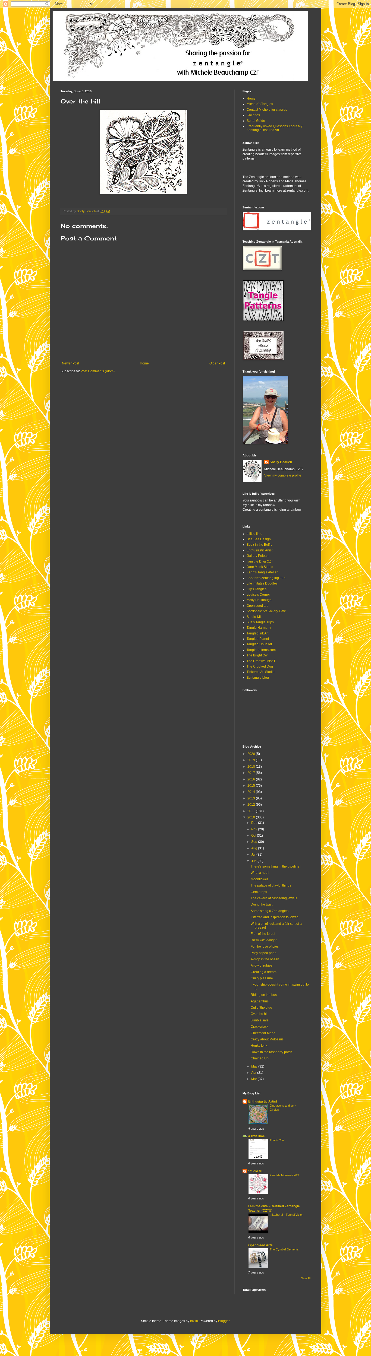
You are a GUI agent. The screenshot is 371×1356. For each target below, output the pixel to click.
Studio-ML (254, 617)
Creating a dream (263, 972)
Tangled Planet (258, 639)
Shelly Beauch (281, 462)
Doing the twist (261, 904)
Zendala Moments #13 (284, 1175)
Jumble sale (260, 1020)
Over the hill (259, 1014)
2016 (251, 779)
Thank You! (277, 1140)
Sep (254, 842)
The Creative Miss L (261, 661)
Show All (305, 1278)
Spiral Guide (256, 121)
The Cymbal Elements (284, 1249)
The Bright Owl (257, 655)
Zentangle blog (258, 677)
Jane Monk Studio (260, 567)
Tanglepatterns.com (261, 650)
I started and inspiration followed (274, 917)
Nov (254, 829)
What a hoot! (260, 873)
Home (144, 363)
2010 (251, 817)
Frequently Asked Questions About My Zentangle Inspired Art (274, 128)
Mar (254, 1079)
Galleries (253, 115)
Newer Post (70, 363)
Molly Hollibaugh (259, 600)
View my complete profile (282, 475)
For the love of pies (265, 946)
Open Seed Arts (260, 1245)
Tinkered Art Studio (261, 672)
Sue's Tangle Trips (260, 622)
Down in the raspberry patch (271, 1052)
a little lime (254, 534)
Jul (253, 854)
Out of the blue (261, 1007)
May (254, 1066)
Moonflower (259, 879)
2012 (251, 804)
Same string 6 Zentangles (269, 911)
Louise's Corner (258, 594)
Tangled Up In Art (259, 644)
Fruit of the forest (263, 934)
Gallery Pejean (258, 556)
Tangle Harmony (259, 628)
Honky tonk (259, 1045)
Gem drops (259, 892)
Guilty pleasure (262, 978)
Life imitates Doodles (262, 583)
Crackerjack (259, 1026)
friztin (194, 1321)
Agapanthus (260, 1001)
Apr (254, 1073)
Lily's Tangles (256, 589)
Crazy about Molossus (267, 1039)
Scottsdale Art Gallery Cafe (266, 611)
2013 (251, 798)
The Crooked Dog (260, 666)
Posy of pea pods (263, 953)
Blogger (223, 1321)
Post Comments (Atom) (98, 371)
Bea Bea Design (259, 539)
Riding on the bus (264, 995)
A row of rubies (261, 965)
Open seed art (257, 606)
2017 (251, 773)
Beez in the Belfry (259, 545)
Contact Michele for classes (267, 110)
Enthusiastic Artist (259, 550)
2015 (251, 785)
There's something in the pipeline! (275, 866)
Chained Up (260, 1058)
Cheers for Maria (263, 1033)
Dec (254, 823)
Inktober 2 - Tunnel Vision (286, 1214)
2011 (251, 811)
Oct (254, 835)
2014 (251, 792)
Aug (254, 848)
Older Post (217, 363)
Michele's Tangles (260, 104)
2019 (251, 760)
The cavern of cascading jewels (274, 898)
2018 (251, 766)
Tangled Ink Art (257, 633)
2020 (251, 754)
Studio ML (255, 1171)
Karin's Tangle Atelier (262, 572)
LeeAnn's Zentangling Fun (266, 578)
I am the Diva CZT (260, 561)
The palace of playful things (271, 885)
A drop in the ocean (265, 959)
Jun (254, 861)
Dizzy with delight (263, 940)
